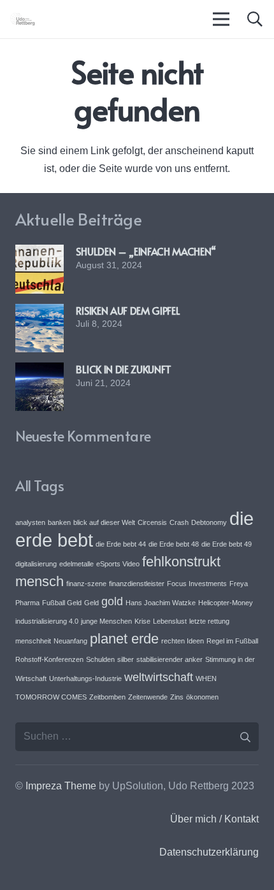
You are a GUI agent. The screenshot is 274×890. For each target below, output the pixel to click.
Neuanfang (70, 641)
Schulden (100, 659)
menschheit (33, 641)
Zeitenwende (148, 697)
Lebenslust (170, 621)
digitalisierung (36, 564)
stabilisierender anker (169, 659)
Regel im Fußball (232, 641)
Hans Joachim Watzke (161, 602)
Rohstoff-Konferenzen (49, 659)
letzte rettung (209, 621)
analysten (30, 522)
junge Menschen (106, 621)
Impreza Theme (60, 785)
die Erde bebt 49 (226, 544)
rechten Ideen (182, 641)
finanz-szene (86, 583)
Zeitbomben (107, 697)
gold (112, 601)
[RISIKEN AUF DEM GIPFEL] (39, 312)
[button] (254, 19)
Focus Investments (197, 583)
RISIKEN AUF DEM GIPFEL (128, 310)
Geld (91, 602)
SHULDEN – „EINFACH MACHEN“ (146, 251)
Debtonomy (209, 522)
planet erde (124, 639)
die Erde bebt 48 (173, 544)
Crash (179, 522)
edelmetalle (76, 564)
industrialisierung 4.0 (46, 621)
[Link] (22, 19)
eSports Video (118, 564)
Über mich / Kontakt (214, 819)
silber (125, 659)
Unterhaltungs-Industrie (85, 678)
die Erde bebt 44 (121, 544)
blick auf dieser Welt (104, 522)
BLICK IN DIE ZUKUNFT (123, 369)
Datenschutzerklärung (209, 852)
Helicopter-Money (225, 602)
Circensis (152, 522)
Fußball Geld (62, 602)
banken (59, 522)
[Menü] (221, 19)
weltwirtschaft (158, 677)
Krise (142, 621)
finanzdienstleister (136, 583)
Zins (177, 697)
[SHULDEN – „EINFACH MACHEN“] (39, 253)
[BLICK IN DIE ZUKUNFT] (39, 371)
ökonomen (202, 697)
